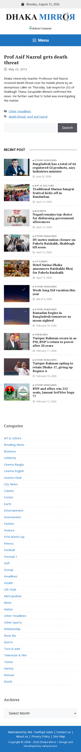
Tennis (8, 662)
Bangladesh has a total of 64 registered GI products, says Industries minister (54, 167)
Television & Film (15, 655)
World (8, 681)
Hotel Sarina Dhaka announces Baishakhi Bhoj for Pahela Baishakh (53, 268)
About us (22, 736)
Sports (8, 642)
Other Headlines (20, 111)
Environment (12, 517)
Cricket (8, 497)
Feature (9, 530)
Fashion (9, 523)
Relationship (12, 629)
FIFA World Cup (14, 537)
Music (8, 602)
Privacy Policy (40, 736)
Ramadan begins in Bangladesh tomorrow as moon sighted (52, 316)
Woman (9, 675)
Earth (7, 504)
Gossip (8, 570)
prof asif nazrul (37, 116)
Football (9, 550)
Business (40, 210)
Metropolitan (12, 596)
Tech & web (12, 649)
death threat (17, 116)
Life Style (10, 589)
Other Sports (13, 622)
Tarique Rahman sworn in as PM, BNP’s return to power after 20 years (54, 342)
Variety (9, 668)
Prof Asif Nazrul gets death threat (35, 60)
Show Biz (10, 635)
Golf (6, 563)
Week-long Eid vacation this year (54, 292)
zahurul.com (49, 746)
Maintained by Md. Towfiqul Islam (30, 732)
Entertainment (13, 510)
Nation (8, 609)
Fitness (9, 543)
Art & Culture (44, 185)
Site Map (59, 736)
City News (41, 261)
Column (9, 491)
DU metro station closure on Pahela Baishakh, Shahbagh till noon (54, 243)
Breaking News (14, 445)
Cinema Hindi (12, 478)
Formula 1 (10, 556)
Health (8, 583)
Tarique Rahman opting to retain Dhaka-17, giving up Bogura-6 (53, 367)
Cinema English (14, 471)
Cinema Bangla (14, 464)
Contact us (63, 732)
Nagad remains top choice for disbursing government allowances (53, 218)
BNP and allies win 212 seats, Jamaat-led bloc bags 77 (53, 392)
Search (67, 128)
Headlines (41, 334)
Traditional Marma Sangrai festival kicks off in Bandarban (53, 193)
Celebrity (10, 458)
